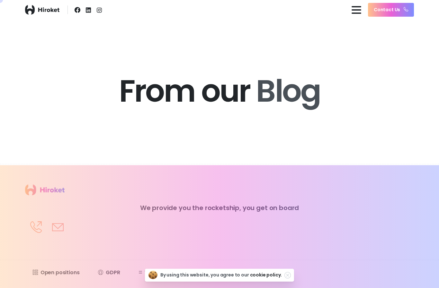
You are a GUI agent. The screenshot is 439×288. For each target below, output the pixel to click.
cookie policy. (266, 275)
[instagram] (99, 10)
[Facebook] (77, 10)
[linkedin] (88, 10)
